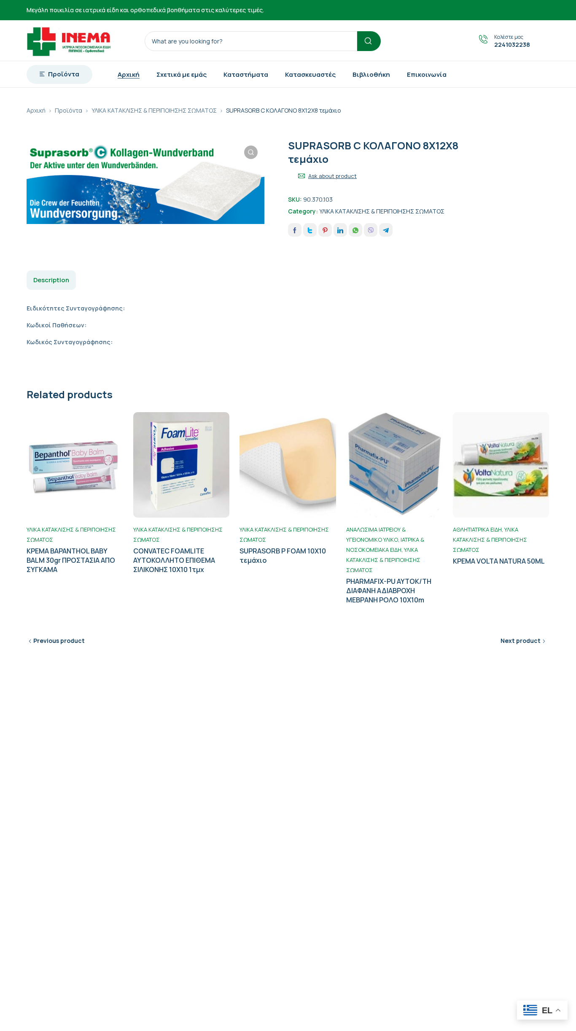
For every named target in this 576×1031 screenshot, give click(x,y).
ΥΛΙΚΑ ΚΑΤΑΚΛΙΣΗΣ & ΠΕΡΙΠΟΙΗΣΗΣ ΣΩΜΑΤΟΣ (154, 110)
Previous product (59, 641)
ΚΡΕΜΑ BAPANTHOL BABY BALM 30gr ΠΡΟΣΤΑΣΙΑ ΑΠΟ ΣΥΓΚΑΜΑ (71, 560)
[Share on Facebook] (294, 230)
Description (51, 279)
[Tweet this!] (310, 230)
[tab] (51, 280)
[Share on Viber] (370, 230)
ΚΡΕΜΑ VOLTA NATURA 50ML (499, 561)
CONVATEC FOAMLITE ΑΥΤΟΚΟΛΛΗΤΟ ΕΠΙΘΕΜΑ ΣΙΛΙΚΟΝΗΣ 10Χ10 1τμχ (174, 560)
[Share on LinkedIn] (340, 230)
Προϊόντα (68, 110)
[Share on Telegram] (386, 230)
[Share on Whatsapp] (355, 230)
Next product (521, 641)
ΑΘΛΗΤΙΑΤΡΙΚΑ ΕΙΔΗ (477, 529)
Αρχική (36, 110)
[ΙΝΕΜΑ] (69, 40)
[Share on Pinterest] (325, 230)
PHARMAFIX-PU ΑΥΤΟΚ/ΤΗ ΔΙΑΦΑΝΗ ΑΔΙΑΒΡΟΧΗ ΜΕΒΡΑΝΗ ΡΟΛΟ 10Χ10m (388, 591)
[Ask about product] (301, 176)
